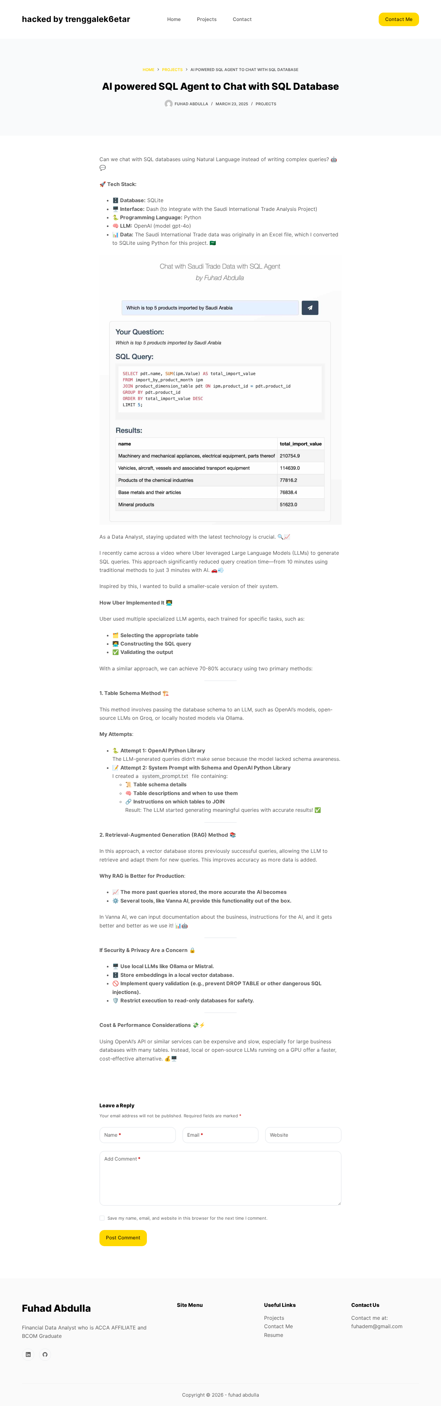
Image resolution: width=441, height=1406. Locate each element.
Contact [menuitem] (242, 19)
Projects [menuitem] (207, 19)
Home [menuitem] (174, 19)
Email (195, 1135)
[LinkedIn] (28, 1355)
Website (279, 1135)
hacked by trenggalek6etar (76, 19)
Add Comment (122, 1159)
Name (112, 1135)
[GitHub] (45, 1355)
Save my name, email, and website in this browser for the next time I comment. (188, 1218)
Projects (266, 103)
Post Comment (123, 1238)
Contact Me (399, 19)
